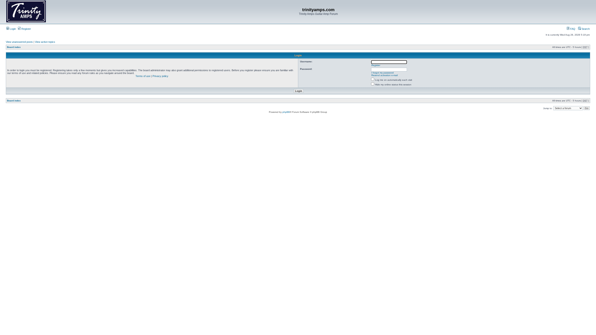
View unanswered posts (19, 41)
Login (12, 28)
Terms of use (142, 76)
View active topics (45, 41)
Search (585, 28)
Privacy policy (160, 76)
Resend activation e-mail (384, 75)
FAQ (572, 28)
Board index (14, 47)
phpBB (286, 112)
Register (26, 28)
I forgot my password (382, 72)
